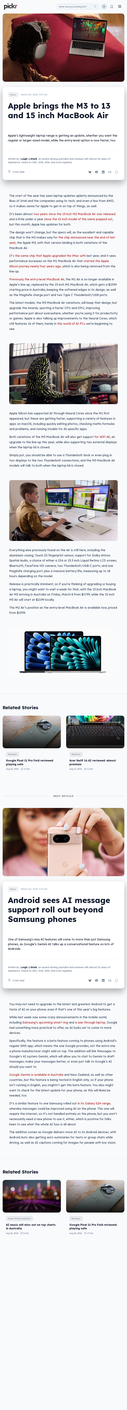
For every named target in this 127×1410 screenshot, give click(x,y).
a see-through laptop (90, 1022)
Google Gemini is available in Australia (36, 1074)
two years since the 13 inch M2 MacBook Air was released (74, 214)
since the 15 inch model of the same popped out (78, 219)
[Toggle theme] (104, 7)
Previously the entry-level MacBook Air (36, 279)
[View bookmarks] (111, 6)
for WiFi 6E (102, 437)
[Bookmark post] (116, 172)
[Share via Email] (109, 172)
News (13, 94)
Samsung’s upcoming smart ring (45, 1022)
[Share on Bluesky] (90, 172)
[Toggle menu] (119, 6)
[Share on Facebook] (96, 172)
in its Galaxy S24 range (94, 1103)
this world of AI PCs (71, 323)
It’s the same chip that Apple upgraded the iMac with (47, 255)
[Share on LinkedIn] (103, 172)
